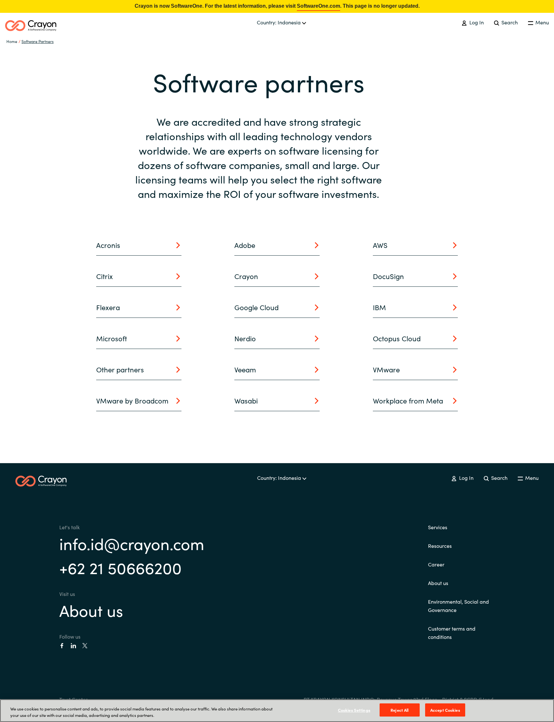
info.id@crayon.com (131, 543)
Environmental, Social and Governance (458, 605)
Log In (475, 22)
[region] (277, 710)
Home (11, 41)
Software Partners (37, 41)
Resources (440, 545)
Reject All (399, 710)
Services (437, 527)
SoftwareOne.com (318, 6)
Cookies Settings (354, 710)
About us (91, 610)
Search (509, 22)
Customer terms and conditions (451, 632)
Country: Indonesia (279, 22)
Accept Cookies (445, 710)
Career (436, 564)
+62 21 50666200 (120, 567)
